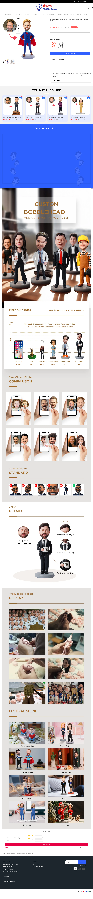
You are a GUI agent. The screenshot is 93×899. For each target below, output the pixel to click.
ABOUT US (35, 862)
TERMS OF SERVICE (7, 866)
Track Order (83, 1)
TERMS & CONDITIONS (8, 879)
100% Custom (19, 14)
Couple (72, 14)
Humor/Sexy (42, 14)
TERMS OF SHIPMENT (8, 869)
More (85, 14)
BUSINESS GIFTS (6, 862)
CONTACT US (72, 1)
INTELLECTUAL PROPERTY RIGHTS (10, 871)
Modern (60, 14)
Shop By (79, 14)
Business (27, 14)
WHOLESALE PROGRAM (38, 866)
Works (34, 14)
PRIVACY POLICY (6, 874)
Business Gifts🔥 (9, 14)
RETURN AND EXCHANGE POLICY (10, 864)
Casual (66, 14)
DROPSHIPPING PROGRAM (9, 881)
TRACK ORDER (6, 876)
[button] (6, 38)
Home (4, 853)
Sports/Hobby (51, 14)
